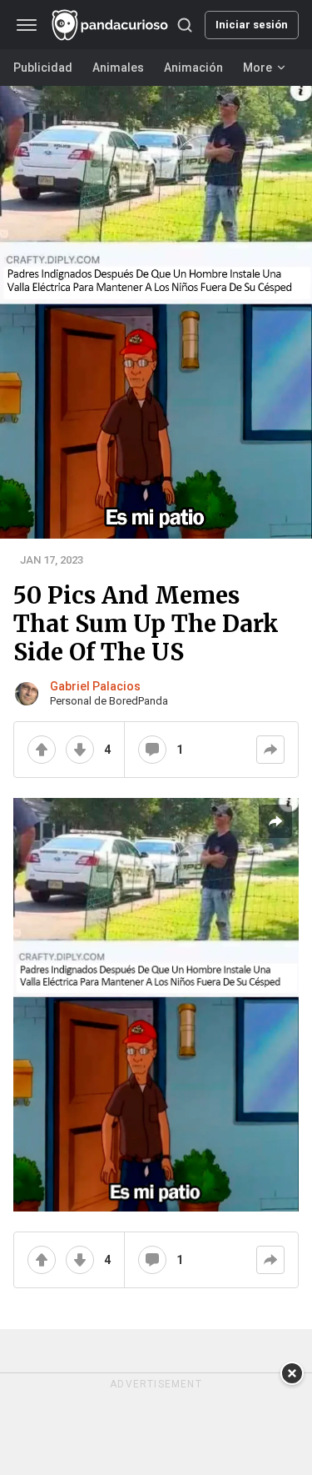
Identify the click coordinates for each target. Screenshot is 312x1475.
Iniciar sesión (251, 24)
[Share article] (275, 821)
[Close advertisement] (292, 1373)
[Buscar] (184, 25)
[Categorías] (26, 25)
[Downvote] (80, 749)
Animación (193, 67)
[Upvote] (41, 749)
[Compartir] (270, 749)
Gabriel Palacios (95, 686)
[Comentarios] (152, 749)
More (257, 67)
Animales (118, 67)
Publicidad (42, 67)
